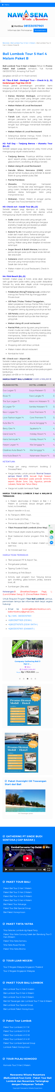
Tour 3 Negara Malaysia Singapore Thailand (23, 967)
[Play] (6, 869)
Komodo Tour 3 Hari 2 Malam (16, 1065)
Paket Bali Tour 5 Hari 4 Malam (17, 900)
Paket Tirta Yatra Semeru (15, 941)
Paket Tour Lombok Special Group (19, 1043)
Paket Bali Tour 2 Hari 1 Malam (17, 888)
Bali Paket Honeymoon (14, 912)
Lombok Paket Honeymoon (16, 1047)
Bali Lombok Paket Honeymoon (18, 1009)
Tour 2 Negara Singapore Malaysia (19, 971)
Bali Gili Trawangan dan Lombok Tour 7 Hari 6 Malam (27, 1001)
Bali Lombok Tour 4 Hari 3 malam (18, 989)
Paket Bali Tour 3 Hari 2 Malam (17, 892)
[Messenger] (51, 543)
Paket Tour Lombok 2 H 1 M (16, 1027)
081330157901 (34, 26)
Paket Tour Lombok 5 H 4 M (16, 1039)
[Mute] (44, 869)
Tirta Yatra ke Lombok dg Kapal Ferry (20, 930)
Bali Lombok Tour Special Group (18, 1005)
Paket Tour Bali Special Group (17, 908)
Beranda (6, 43)
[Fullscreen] (49, 869)
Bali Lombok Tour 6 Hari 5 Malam (18, 997)
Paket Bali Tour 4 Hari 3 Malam (17, 896)
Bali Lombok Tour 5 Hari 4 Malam (23, 43)
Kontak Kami (40, 30)
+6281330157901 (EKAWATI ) (21, 629)
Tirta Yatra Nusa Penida (14, 945)
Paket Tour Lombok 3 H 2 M (16, 1031)
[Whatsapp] (51, 532)
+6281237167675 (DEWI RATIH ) (23, 624)
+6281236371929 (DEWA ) (20, 620)
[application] (27, 858)
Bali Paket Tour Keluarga (14, 904)
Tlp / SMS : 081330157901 (19, 616)
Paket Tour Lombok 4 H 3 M (16, 1035)
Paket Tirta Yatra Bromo (14, 949)
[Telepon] (51, 537)
